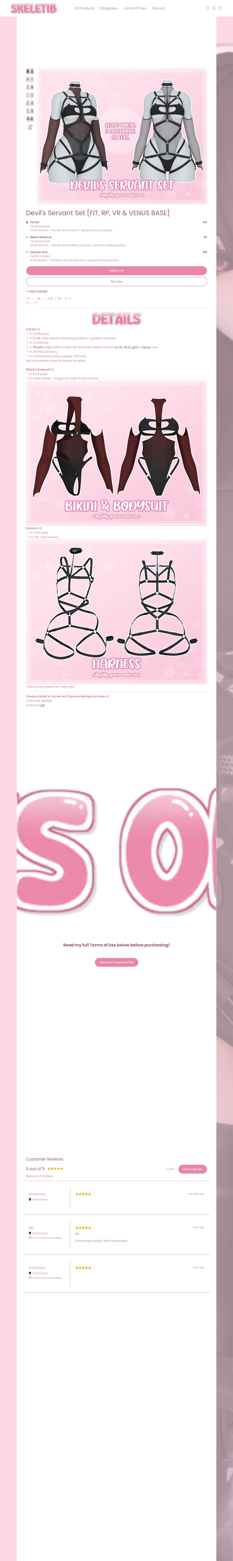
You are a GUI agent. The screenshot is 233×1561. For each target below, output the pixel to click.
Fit (116, 347)
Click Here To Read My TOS (116, 962)
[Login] (214, 7)
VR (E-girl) (131, 347)
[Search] (207, 7)
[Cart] (221, 8)
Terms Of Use (135, 8)
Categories (108, 8)
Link (42, 705)
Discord (158, 8)
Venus (146, 347)
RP (120, 347)
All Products (84, 8)
